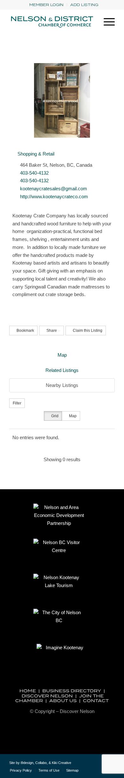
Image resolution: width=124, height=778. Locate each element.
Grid (54, 416)
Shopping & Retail (35, 153)
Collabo (41, 763)
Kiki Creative (61, 763)
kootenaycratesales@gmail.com (53, 188)
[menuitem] (46, 4)
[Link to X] (91, 765)
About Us (63, 700)
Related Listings (62, 370)
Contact (96, 700)
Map (62, 355)
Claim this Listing (87, 330)
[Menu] (106, 22)
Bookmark (25, 330)
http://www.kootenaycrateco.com (54, 196)
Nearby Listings (62, 385)
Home (27, 691)
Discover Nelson (47, 696)
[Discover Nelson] (51, 22)
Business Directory (71, 691)
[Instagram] (14, 306)
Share (51, 330)
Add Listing (84, 4)
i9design (27, 763)
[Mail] (19, 306)
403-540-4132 (34, 173)
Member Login (46, 4)
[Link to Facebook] (100, 765)
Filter (17, 403)
